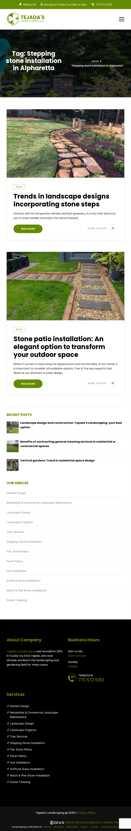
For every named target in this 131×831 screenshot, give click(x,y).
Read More (28, 229)
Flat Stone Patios (18, 551)
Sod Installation (17, 571)
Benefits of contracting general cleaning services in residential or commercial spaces (68, 444)
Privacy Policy (86, 813)
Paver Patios (15, 561)
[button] (112, 228)
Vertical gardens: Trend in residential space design (57, 460)
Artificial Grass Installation (24, 580)
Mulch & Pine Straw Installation (26, 590)
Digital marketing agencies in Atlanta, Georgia (94, 822)
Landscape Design (18, 512)
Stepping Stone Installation (24, 541)
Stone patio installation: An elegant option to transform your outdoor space (59, 346)
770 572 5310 (91, 680)
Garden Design (16, 493)
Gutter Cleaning (17, 600)
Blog (19, 186)
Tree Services (15, 532)
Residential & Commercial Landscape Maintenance (39, 502)
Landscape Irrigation (20, 522)
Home (95, 61)
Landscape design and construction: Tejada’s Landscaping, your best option (71, 425)
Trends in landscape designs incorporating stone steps (61, 200)
